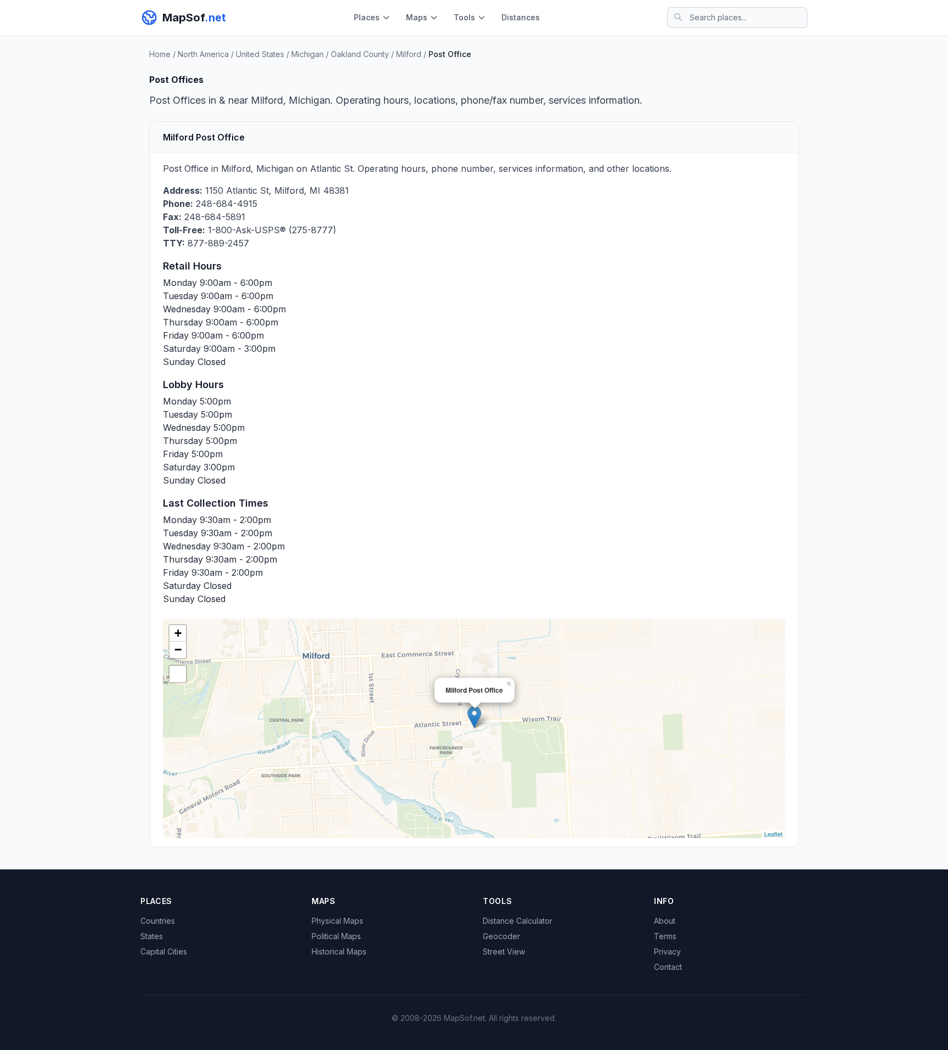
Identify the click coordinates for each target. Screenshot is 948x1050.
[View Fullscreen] (178, 674)
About (664, 920)
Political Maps (336, 936)
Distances (520, 17)
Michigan (307, 54)
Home (160, 54)
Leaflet (773, 833)
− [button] (178, 649)
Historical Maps (339, 951)
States (151, 936)
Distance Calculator (517, 920)
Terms (665, 936)
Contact (668, 967)
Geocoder (501, 936)
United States (260, 54)
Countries (157, 920)
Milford (408, 54)
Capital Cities (163, 951)
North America (203, 54)
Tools (464, 17)
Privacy (667, 951)
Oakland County (360, 54)
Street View (504, 951)
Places (367, 17)
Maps (416, 17)
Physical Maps (337, 920)
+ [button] (178, 633)
